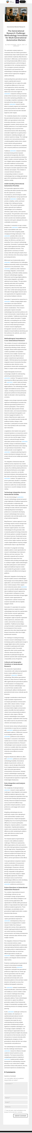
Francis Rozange (11, 44)
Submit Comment (20, 1116)
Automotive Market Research (16, 27)
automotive (7, 93)
